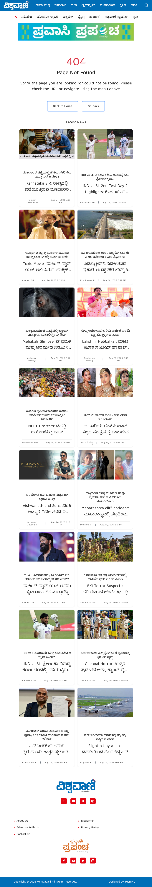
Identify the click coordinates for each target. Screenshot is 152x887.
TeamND (130, 882)
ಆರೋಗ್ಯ (135, 5)
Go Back (93, 106)
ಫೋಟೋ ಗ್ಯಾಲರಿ (47, 17)
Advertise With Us (27, 827)
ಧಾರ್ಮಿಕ (94, 17)
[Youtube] (73, 801)
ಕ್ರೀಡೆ (123, 5)
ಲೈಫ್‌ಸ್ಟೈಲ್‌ (88, 5)
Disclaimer (87, 821)
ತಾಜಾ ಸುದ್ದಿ (42, 5)
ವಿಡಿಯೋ (26, 17)
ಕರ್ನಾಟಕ (60, 5)
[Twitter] (83, 801)
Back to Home (62, 106)
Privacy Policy (90, 827)
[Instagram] (92, 801)
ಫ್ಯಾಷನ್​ (68, 17)
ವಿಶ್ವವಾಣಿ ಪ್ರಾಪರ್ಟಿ (116, 17)
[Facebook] (64, 801)
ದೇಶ (74, 5)
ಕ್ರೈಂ (81, 17)
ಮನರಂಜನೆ (107, 5)
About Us (22, 821)
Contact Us (23, 834)
